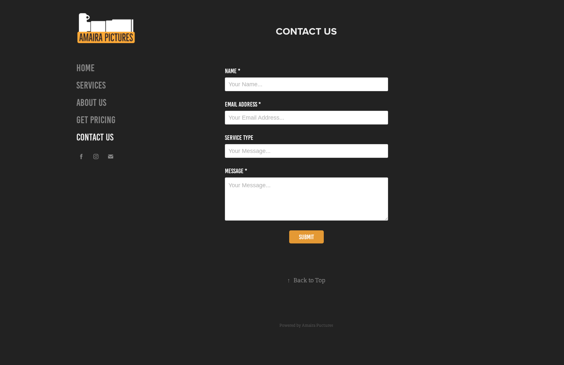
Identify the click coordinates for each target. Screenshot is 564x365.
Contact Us (95, 137)
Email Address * (243, 104)
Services (91, 85)
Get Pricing (96, 120)
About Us (91, 102)
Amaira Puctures (317, 325)
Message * (236, 171)
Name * (232, 71)
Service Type (239, 137)
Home (85, 68)
